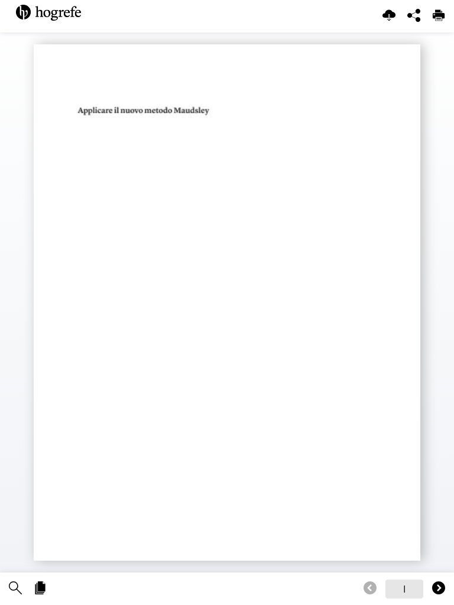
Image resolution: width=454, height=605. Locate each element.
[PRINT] (438, 16)
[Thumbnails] (40, 588)
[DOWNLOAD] (389, 16)
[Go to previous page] (370, 588)
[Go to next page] (438, 588)
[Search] (15, 588)
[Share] (413, 16)
